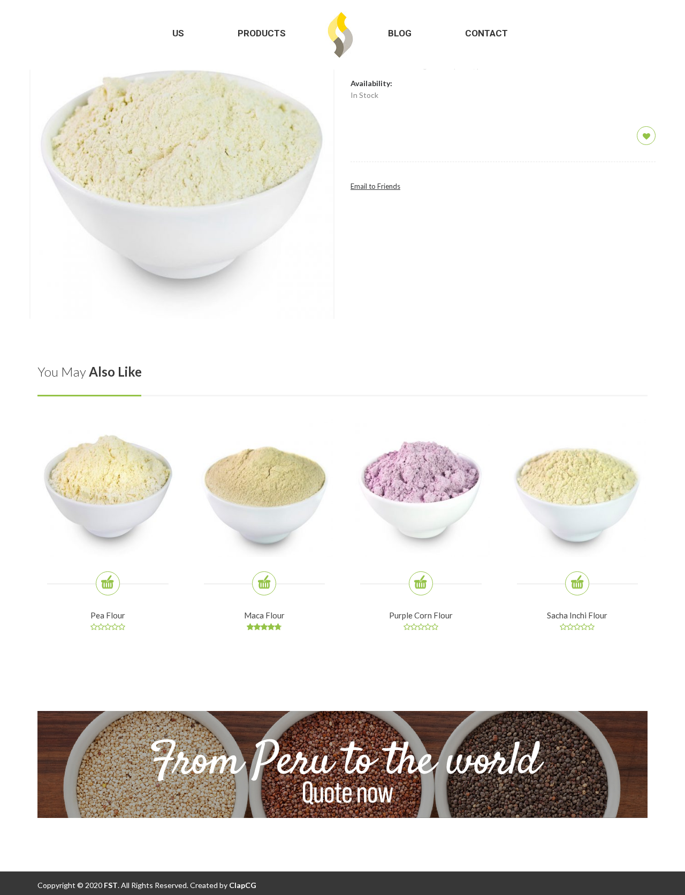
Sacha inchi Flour (577, 615)
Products (262, 33)
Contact (486, 33)
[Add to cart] (108, 583)
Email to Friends (375, 186)
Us (178, 33)
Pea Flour (107, 615)
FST (110, 885)
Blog (400, 33)
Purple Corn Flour (421, 615)
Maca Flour (264, 615)
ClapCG (242, 885)
